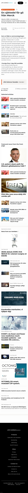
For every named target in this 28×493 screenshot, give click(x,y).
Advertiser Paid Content (14, 459)
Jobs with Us (14, 471)
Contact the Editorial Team (14, 466)
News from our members (9, 231)
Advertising (14, 442)
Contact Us (14, 469)
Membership (14, 440)
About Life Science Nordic (14, 474)
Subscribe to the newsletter (14, 437)
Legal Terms (14, 454)
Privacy (14, 452)
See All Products (14, 445)
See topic (21, 82)
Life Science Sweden (9, 9)
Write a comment (22, 88)
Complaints (14, 457)
